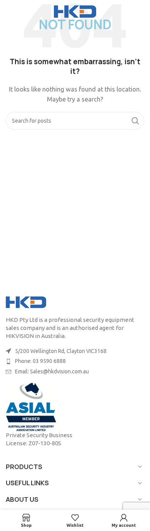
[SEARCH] (135, 121)
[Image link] (26, 301)
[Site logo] (75, 11)
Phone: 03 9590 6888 (40, 361)
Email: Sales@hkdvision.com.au (52, 371)
